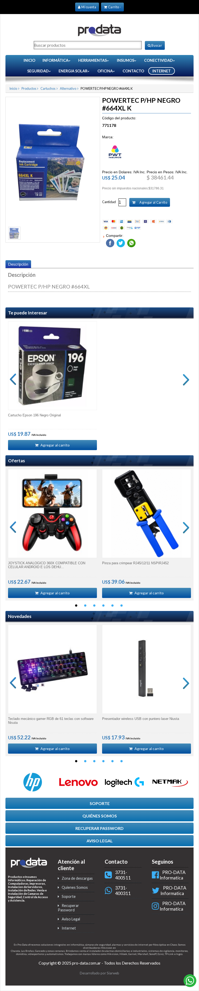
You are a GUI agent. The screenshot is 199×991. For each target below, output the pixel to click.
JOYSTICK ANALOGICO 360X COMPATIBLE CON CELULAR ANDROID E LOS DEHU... (46, 565)
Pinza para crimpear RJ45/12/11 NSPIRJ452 (135, 563)
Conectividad (158, 60)
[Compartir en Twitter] (120, 242)
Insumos (125, 60)
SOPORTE (100, 803)
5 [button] (112, 605)
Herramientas (92, 60)
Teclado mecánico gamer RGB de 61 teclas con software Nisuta (51, 721)
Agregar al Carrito (153, 202)
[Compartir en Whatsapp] (131, 242)
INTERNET (161, 71)
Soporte (69, 896)
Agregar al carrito (55, 445)
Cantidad (109, 202)
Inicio (29, 60)
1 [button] (76, 605)
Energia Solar (73, 71)
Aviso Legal (71, 919)
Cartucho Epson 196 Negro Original (34, 415)
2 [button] (85, 605)
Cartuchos (47, 88)
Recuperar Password (68, 907)
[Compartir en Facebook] (110, 242)
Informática (55, 60)
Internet (69, 928)
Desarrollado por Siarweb (99, 973)
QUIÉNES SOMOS (99, 815)
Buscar (156, 45)
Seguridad (38, 71)
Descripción (18, 264)
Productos (29, 88)
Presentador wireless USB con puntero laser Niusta (140, 719)
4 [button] (103, 605)
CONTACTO (133, 71)
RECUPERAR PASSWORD (99, 828)
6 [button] (121, 605)
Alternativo (68, 88)
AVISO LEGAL (100, 840)
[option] (52, 386)
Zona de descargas (77, 878)
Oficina (105, 71)
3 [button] (94, 605)
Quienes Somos (75, 887)
